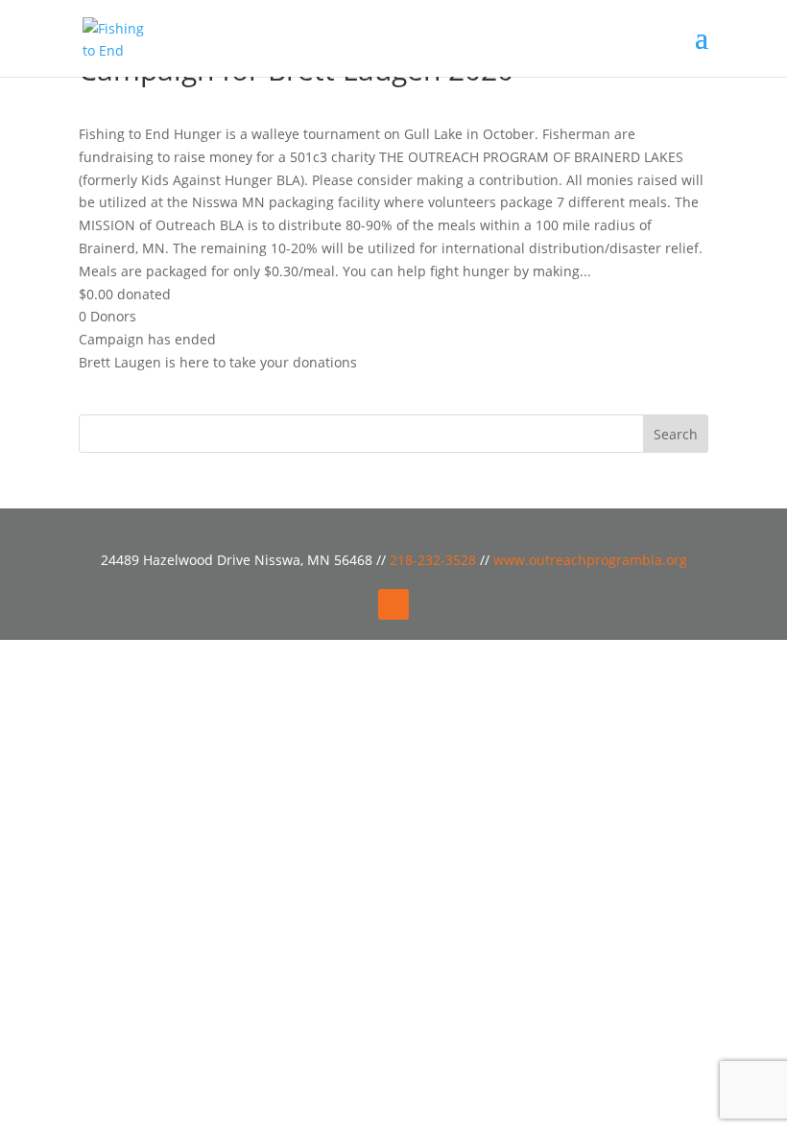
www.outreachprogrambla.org (590, 560)
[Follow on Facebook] (393, 604)
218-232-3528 (435, 560)
